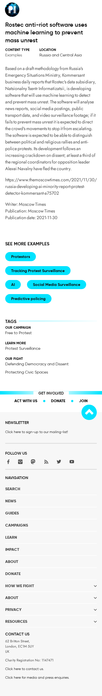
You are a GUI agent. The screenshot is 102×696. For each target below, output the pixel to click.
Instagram (20, 462)
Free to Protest (18, 332)
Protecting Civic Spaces (26, 372)
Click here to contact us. (24, 669)
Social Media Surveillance (56, 284)
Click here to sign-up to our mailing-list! (36, 432)
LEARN (11, 537)
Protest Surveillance (22, 348)
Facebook (7, 462)
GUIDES (12, 513)
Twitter (59, 462)
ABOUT (11, 561)
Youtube (72, 462)
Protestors (20, 256)
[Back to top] (89, 412)
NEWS (10, 501)
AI (13, 284)
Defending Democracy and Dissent (37, 364)
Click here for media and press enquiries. (37, 677)
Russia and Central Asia (60, 55)
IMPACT (12, 549)
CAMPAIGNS (16, 525)
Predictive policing (28, 298)
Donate (58, 400)
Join (83, 400)
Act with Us (25, 400)
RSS (46, 462)
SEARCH (12, 488)
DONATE (13, 573)
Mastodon (33, 462)
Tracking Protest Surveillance (38, 270)
